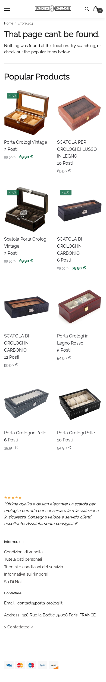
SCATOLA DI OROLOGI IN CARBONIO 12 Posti (16, 346)
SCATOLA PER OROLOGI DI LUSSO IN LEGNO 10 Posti (77, 153)
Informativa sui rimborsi (26, 574)
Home (8, 23)
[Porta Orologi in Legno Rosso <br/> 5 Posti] (79, 306)
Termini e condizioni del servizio (33, 566)
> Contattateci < (18, 627)
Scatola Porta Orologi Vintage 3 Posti (25, 246)
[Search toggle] (87, 9)
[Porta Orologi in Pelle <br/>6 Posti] (26, 403)
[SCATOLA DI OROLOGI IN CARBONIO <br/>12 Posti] (26, 306)
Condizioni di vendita (23, 551)
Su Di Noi (12, 581)
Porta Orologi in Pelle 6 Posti (25, 436)
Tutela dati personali (23, 559)
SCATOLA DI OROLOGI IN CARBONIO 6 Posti (69, 249)
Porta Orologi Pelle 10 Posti (76, 436)
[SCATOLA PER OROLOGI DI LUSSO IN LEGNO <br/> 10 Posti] (79, 112)
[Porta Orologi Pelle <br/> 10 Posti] (79, 403)
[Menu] (12, 9)
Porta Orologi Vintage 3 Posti (25, 146)
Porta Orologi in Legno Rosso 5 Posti (72, 343)
